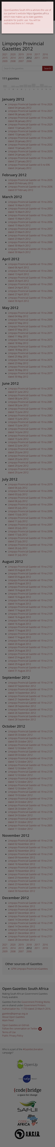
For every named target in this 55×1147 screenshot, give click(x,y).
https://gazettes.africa (38, 13)
